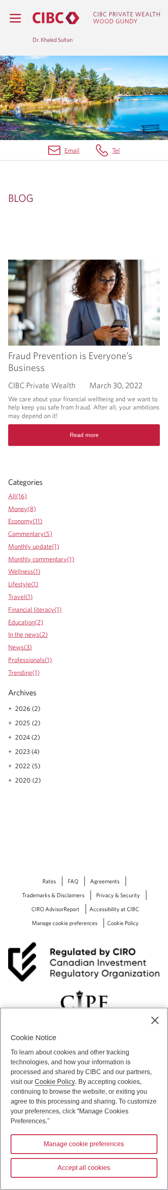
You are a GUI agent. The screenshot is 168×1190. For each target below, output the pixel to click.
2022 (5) (27, 765)
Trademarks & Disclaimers (53, 895)
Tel (116, 150)
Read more (84, 435)
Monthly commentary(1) (41, 559)
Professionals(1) (30, 659)
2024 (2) (27, 737)
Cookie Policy (123, 923)
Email (72, 150)
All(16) (17, 496)
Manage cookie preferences (64, 923)
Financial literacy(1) (35, 609)
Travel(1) (20, 596)
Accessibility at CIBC (114, 909)
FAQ (73, 881)
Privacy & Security (118, 895)
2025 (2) (27, 722)
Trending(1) (24, 672)
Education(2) (25, 622)
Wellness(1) (24, 571)
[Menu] (15, 18)
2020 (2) (28, 780)
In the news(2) (28, 634)
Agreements (104, 881)
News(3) (20, 647)
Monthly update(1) (33, 546)
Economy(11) (25, 521)
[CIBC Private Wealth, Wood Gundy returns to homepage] (96, 18)
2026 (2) (27, 708)
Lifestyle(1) (23, 584)
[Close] (155, 1020)
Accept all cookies (83, 1167)
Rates (49, 881)
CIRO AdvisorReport (55, 909)
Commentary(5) (30, 533)
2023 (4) (27, 751)
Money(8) (22, 508)
